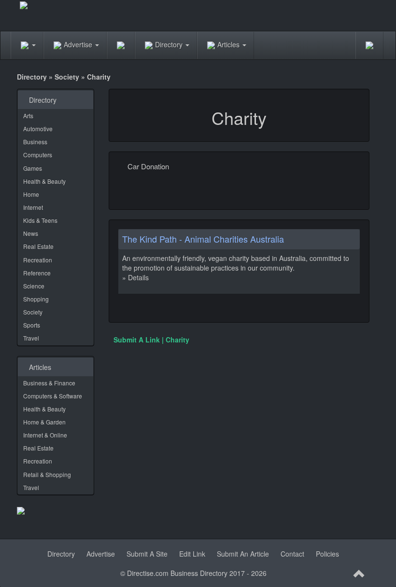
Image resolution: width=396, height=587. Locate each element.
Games (32, 168)
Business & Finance (49, 383)
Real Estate (38, 246)
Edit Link (192, 554)
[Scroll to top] (359, 574)
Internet (33, 207)
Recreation (37, 260)
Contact (292, 554)
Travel (31, 338)
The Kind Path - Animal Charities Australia (203, 238)
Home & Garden (44, 422)
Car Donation (148, 166)
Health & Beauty (44, 181)
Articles (229, 44)
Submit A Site (147, 554)
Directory (169, 44)
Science (33, 286)
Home (31, 194)
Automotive (38, 128)
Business (35, 141)
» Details (135, 277)
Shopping (36, 299)
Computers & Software (52, 396)
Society (67, 77)
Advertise (79, 44)
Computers (37, 154)
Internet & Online (45, 435)
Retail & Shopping (47, 474)
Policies (327, 554)
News (30, 233)
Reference (37, 273)
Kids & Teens (40, 220)
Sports (31, 325)
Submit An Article (243, 554)
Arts (28, 115)
